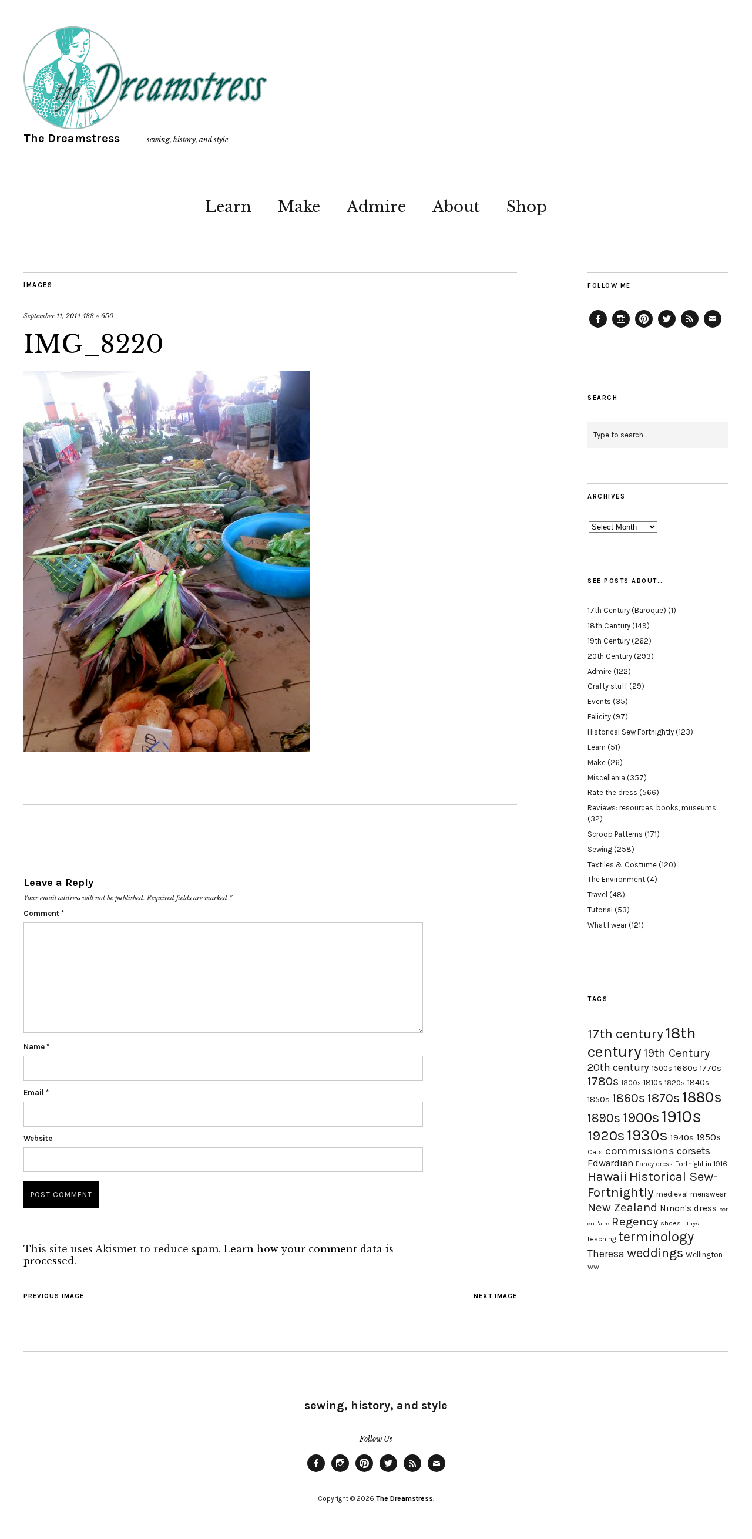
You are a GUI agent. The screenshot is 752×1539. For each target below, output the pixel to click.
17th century (625, 1034)
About (456, 206)
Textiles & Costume (622, 864)
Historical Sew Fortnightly (631, 732)
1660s (685, 1068)
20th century (618, 1067)
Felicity (599, 716)
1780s (603, 1081)
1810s (652, 1082)
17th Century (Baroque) (627, 610)
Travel (597, 894)
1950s (708, 1137)
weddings (655, 1253)
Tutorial (600, 909)
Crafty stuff (607, 686)
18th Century (609, 625)
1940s (682, 1137)
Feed (690, 327)
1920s (606, 1135)
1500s (662, 1068)
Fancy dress (654, 1164)
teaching (602, 1239)
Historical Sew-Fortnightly (653, 1184)
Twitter (667, 327)
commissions (639, 1150)
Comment (44, 913)
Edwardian (610, 1162)
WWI (594, 1267)
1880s (702, 1097)
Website (38, 1138)
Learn (228, 206)
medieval (672, 1194)
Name (36, 1046)
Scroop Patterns (615, 834)
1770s (710, 1068)
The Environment (616, 879)
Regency (635, 1221)
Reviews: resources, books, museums (652, 807)
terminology (656, 1236)
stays (691, 1223)
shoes (670, 1223)
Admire (376, 206)
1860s (628, 1098)
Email (36, 1092)
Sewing (600, 849)
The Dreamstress (72, 138)
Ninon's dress (688, 1208)
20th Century (610, 656)
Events (599, 701)
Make (299, 206)
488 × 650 (97, 316)
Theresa (606, 1254)
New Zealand (622, 1207)
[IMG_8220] (167, 749)
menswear (708, 1194)
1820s (674, 1082)
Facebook (598, 327)
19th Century (609, 641)
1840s (698, 1082)
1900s (641, 1117)
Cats (595, 1152)
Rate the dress (612, 792)
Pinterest (644, 327)
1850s (599, 1099)
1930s (647, 1135)
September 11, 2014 (52, 316)
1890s (604, 1118)
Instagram (621, 327)
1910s (681, 1116)
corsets (693, 1151)
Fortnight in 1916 (701, 1164)
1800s (631, 1083)
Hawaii (607, 1176)
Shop (526, 206)
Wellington (704, 1254)
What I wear (607, 925)
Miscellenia (606, 777)
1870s (663, 1097)
